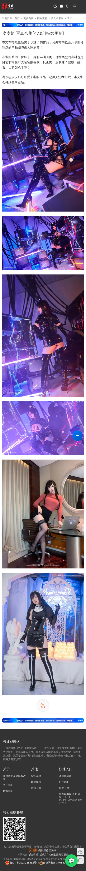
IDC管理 (63, 782)
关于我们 (8, 784)
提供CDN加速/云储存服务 (54, 854)
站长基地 (36, 776)
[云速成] (8, 6)
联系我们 (8, 790)
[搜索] (68, 6)
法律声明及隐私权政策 (14, 777)
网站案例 (36, 782)
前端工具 (36, 788)
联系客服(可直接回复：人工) (69, 795)
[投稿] (55, 6)
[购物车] (61, 6)
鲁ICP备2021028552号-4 (24, 862)
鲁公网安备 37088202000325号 (62, 862)
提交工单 (64, 788)
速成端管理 (65, 776)
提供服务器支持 (47, 850)
